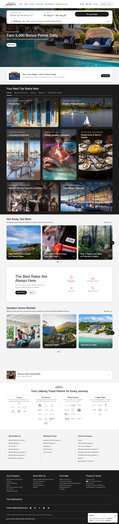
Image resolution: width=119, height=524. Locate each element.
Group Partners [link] (37, 483)
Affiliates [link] (35, 487)
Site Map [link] (62, 489)
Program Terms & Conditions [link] (94, 485)
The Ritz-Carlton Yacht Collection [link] (87, 455)
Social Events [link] (47, 449)
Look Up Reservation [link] (66, 481)
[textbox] (25, 15)
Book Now (11, 45)
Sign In (32, 292)
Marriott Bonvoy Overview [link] (16, 440)
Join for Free (21, 292)
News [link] (8, 485)
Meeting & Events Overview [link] (51, 440)
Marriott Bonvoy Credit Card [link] (17, 452)
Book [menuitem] (21, 4)
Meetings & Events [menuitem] (61, 4)
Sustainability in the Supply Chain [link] (96, 487)
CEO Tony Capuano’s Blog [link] (14, 487)
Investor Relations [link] (12, 483)
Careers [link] (9, 481)
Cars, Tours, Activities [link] (84, 446)
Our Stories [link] (10, 489)
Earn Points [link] (12, 446)
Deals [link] (79, 440)
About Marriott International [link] (15, 479)
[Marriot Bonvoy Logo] (60, 387)
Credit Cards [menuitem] (39, 4)
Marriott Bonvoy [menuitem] (49, 4)
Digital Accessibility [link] (12, 491)
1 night (48, 13)
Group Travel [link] (47, 452)
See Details (105, 75)
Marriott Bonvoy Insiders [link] (16, 458)
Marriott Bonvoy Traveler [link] (85, 461)
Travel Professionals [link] (39, 481)
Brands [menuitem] (32, 4)
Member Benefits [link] (14, 443)
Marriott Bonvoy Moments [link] (16, 455)
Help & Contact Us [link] (65, 479)
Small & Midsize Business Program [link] (43, 479)
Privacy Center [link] (90, 479)
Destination (16, 13)
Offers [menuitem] (26, 4)
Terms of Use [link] (90, 483)
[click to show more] (112, 333)
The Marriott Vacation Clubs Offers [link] (88, 452)
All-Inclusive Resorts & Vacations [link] (87, 449)
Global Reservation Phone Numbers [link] (70, 483)
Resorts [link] (80, 458)
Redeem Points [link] (13, 449)
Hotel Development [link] (38, 485)
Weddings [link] (46, 446)
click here (108, 520)
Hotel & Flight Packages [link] (85, 443)
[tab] (9, 94)
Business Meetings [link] (48, 443)
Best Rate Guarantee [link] (66, 485)
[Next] (112, 243)
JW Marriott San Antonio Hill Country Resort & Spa (99, 60)
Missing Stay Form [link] (65, 487)
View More (107, 222)
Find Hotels (93, 14)
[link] (82, 4)
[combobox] (25, 14)
